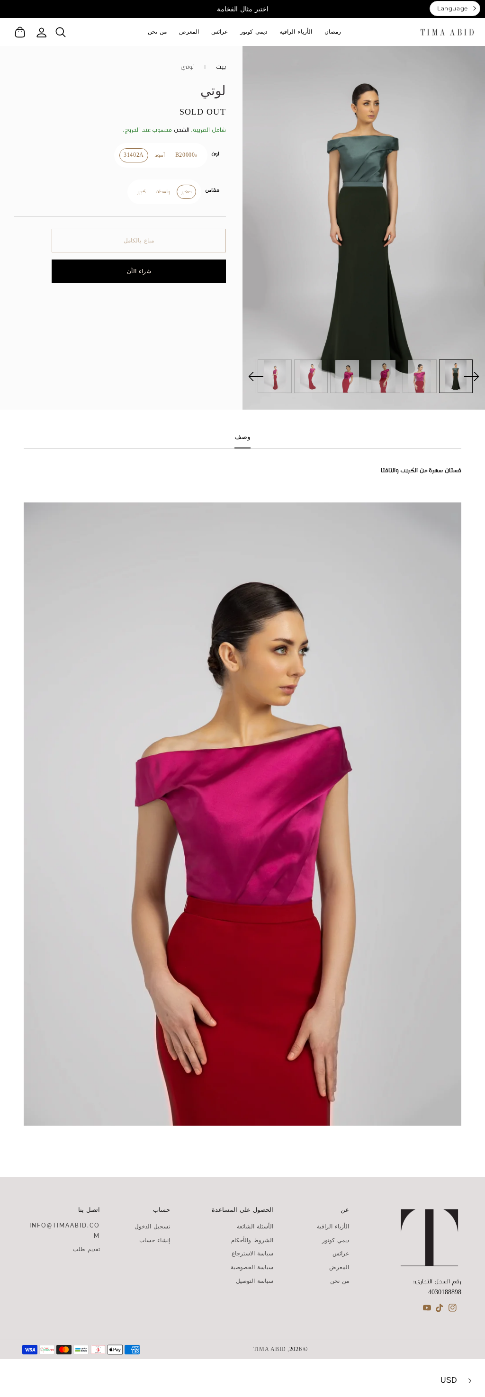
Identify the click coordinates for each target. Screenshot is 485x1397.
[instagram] (453, 1310)
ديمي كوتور (335, 1240)
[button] (60, 32)
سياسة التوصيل (254, 1281)
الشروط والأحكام (252, 1240)
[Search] (60, 32)
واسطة (163, 191)
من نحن (339, 1281)
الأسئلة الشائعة (255, 1226)
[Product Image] (363, 228)
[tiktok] (440, 1310)
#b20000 (186, 155)
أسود (159, 155)
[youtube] (427, 1310)
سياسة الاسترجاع (252, 1253)
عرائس (340, 1253)
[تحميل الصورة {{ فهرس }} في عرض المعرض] (456, 376)
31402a (134, 155)
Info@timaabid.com (64, 1231)
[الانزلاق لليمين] (471, 376)
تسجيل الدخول (152, 1226)
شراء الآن (139, 271)
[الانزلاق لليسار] (256, 376)
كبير (141, 191)
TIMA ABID (269, 1349)
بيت (221, 67)
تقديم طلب (86, 1249)
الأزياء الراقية (333, 1226)
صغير (186, 191)
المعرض (339, 1267)
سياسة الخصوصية (252, 1267)
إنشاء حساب (154, 1240)
